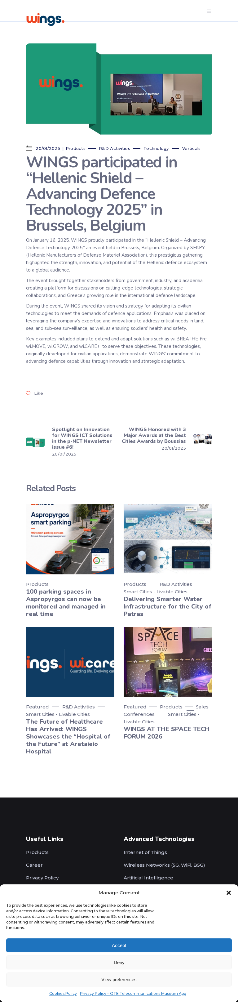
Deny (119, 962)
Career (34, 865)
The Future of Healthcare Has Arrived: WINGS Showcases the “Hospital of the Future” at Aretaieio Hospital (68, 736)
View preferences (119, 979)
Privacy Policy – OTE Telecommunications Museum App (133, 993)
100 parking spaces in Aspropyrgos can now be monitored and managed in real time (66, 602)
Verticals (191, 148)
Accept (119, 945)
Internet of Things (145, 852)
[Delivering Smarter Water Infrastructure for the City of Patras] (168, 539)
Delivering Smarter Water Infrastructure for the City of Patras (167, 606)
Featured (37, 707)
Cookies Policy (63, 993)
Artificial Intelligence (148, 878)
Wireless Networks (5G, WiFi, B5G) (164, 865)
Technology (156, 148)
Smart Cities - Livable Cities (155, 592)
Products (76, 148)
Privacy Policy (42, 878)
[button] (229, 893)
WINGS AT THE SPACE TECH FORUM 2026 (166, 733)
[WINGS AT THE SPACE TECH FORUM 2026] (168, 662)
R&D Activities (114, 148)
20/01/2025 (47, 148)
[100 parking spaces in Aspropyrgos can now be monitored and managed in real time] (70, 539)
